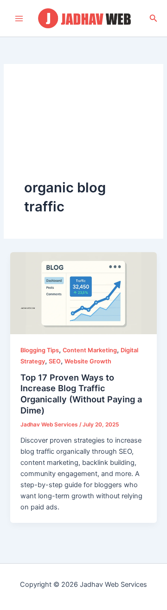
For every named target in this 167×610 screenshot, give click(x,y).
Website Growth (87, 361)
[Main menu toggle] (19, 18)
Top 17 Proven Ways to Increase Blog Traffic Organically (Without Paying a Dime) (81, 393)
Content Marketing (90, 350)
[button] (153, 18)
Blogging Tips (39, 350)
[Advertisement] (83, 131)
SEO (55, 361)
